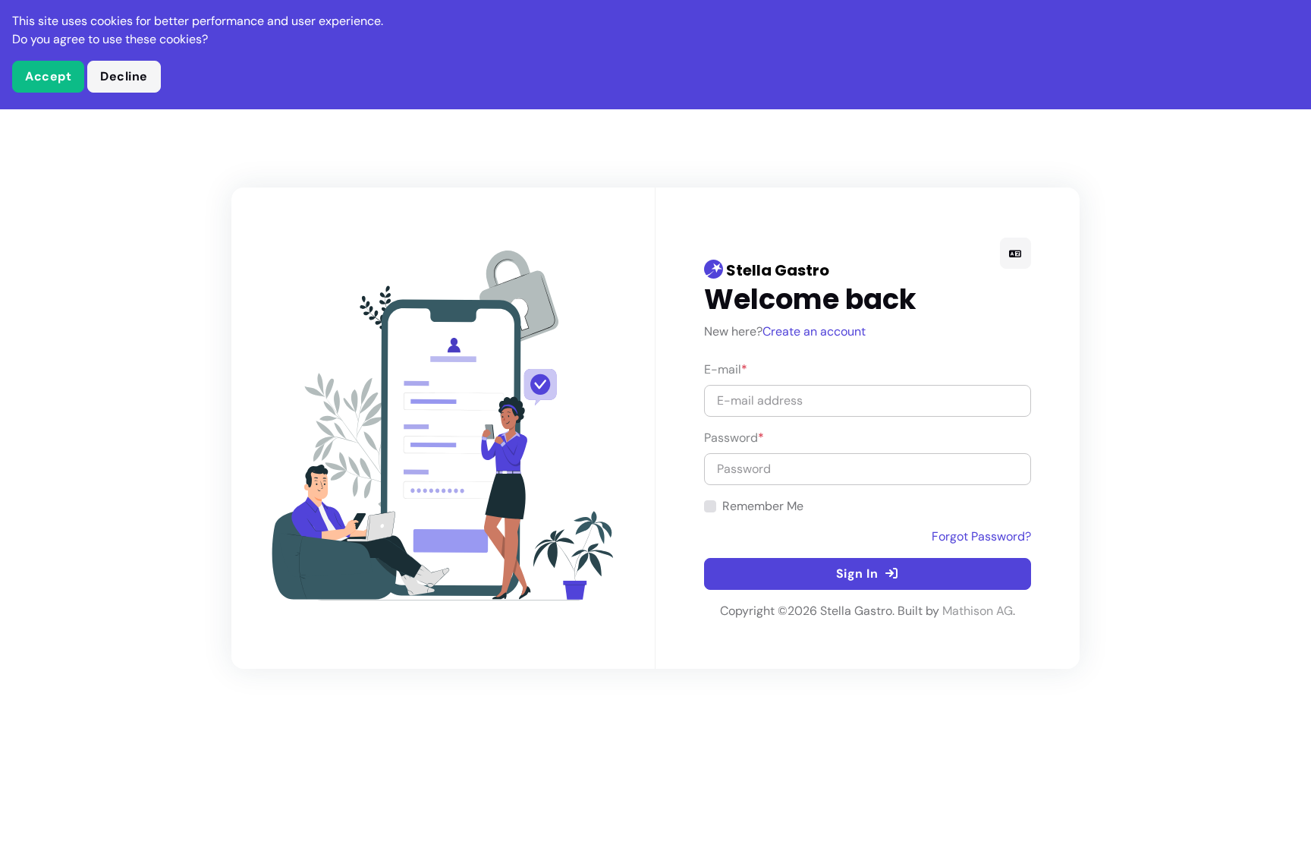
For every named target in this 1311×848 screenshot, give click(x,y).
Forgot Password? (981, 536)
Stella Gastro (776, 270)
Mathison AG (977, 611)
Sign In (859, 574)
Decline (124, 76)
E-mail (725, 369)
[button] (1016, 254)
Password (734, 438)
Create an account (814, 331)
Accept (48, 76)
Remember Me (762, 506)
